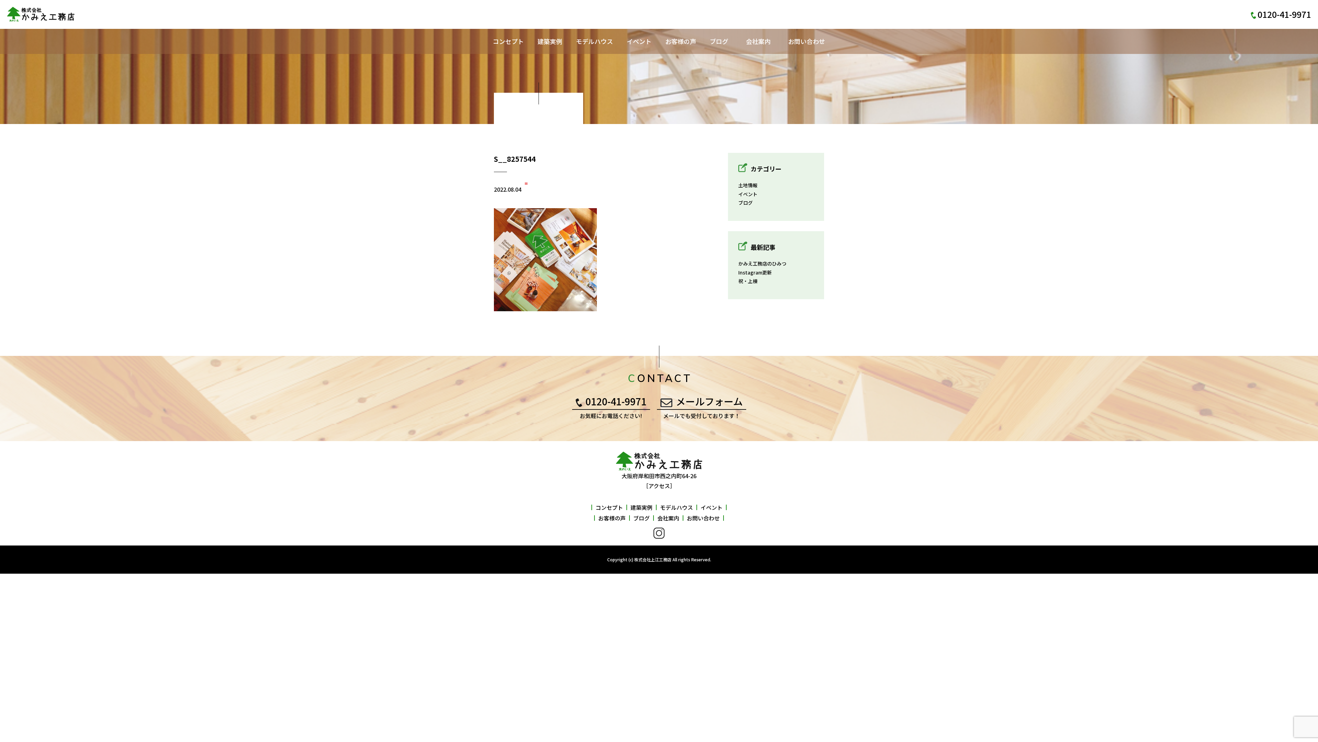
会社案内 (758, 41)
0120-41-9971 (616, 401)
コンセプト (508, 41)
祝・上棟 (748, 281)
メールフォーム (709, 401)
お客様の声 (680, 41)
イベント (639, 41)
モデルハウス (594, 41)
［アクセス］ (659, 486)
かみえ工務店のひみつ (762, 263)
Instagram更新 (755, 272)
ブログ (719, 41)
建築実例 (549, 41)
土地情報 (748, 185)
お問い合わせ (806, 41)
